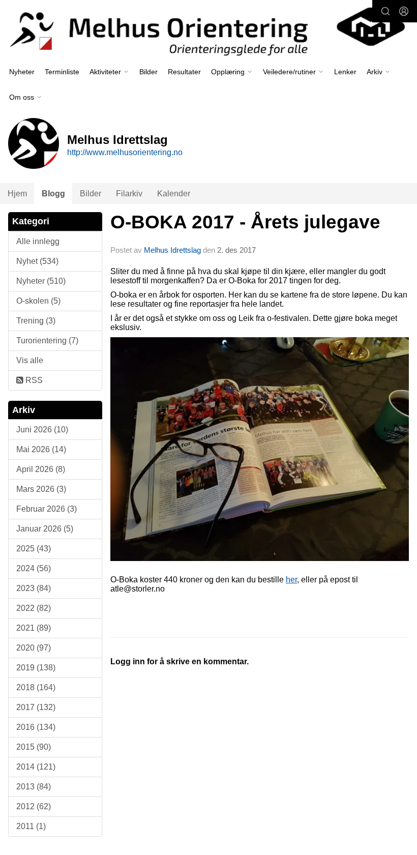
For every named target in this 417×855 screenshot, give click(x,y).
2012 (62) (33, 806)
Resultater (184, 72)
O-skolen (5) (38, 301)
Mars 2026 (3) (41, 489)
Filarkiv (129, 193)
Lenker (345, 72)
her (291, 579)
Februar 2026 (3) (46, 509)
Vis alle (29, 360)
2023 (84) (33, 588)
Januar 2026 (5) (44, 528)
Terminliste (62, 72)
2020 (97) (33, 647)
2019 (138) (35, 667)
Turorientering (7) (47, 340)
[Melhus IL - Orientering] (208, 30)
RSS (33, 380)
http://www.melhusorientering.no (125, 152)
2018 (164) (35, 687)
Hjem (17, 193)
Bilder (148, 72)
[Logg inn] (404, 11)
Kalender (173, 193)
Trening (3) (35, 320)
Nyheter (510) (41, 281)
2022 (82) (33, 608)
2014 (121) (35, 766)
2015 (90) (33, 747)
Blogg (53, 193)
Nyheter (22, 72)
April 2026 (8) (40, 469)
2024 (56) (33, 568)
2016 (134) (35, 727)
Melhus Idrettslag (172, 250)
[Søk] (385, 11)
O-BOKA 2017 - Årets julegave (245, 222)
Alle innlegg (37, 241)
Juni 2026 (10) (42, 429)
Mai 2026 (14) (41, 449)
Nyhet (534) (37, 261)
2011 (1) (31, 826)
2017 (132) (35, 707)
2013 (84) (33, 786)
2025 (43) (33, 548)
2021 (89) (33, 628)
